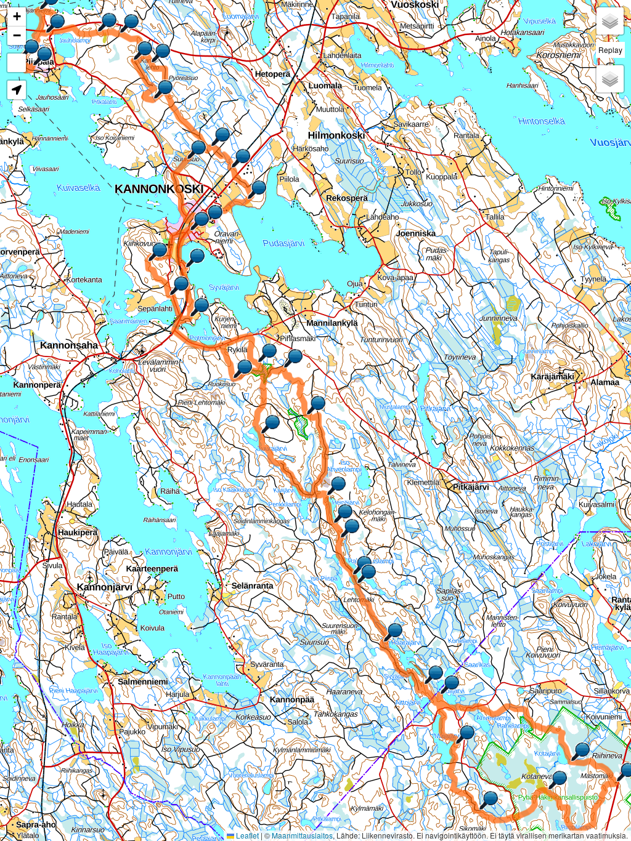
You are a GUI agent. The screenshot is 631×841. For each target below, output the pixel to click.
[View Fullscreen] (16, 63)
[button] (196, 149)
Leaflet (246, 835)
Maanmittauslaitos (302, 835)
